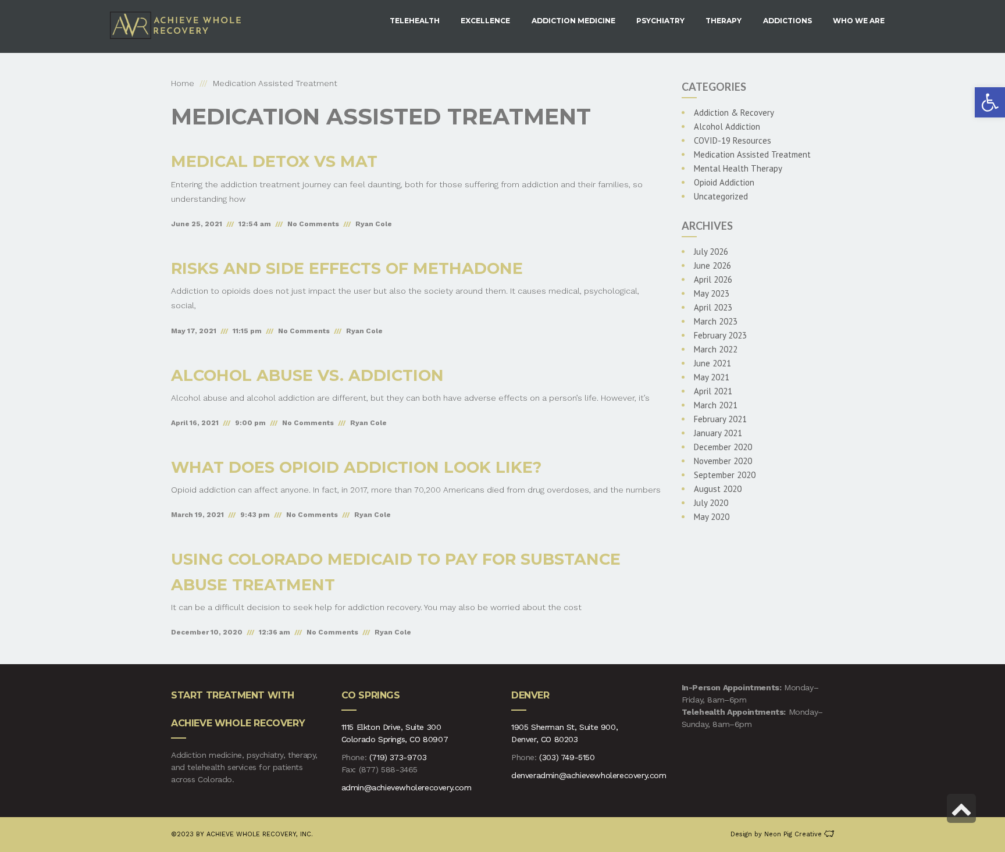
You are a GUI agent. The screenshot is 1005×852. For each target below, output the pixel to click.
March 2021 (715, 405)
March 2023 (715, 321)
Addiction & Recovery (734, 112)
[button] (990, 102)
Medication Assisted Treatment (752, 154)
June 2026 (712, 265)
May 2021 (711, 377)
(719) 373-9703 (397, 757)
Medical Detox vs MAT (274, 161)
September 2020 (724, 474)
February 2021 (720, 419)
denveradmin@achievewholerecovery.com (589, 775)
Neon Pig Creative (794, 834)
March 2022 (715, 349)
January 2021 (718, 433)
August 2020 (718, 488)
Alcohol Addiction (727, 126)
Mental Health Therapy (738, 168)
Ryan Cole (373, 224)
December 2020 (723, 446)
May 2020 (711, 516)
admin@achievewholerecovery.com (406, 787)
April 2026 (713, 279)
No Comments (313, 224)
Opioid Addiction (724, 182)
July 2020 (711, 502)
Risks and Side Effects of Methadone (347, 268)
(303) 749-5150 (566, 757)
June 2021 (712, 363)
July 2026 (711, 251)
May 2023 (711, 293)
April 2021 (713, 391)
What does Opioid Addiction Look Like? (356, 467)
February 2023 (720, 335)
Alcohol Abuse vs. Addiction (307, 375)
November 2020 (723, 460)
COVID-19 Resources (732, 140)
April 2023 (713, 307)
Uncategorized (721, 196)
